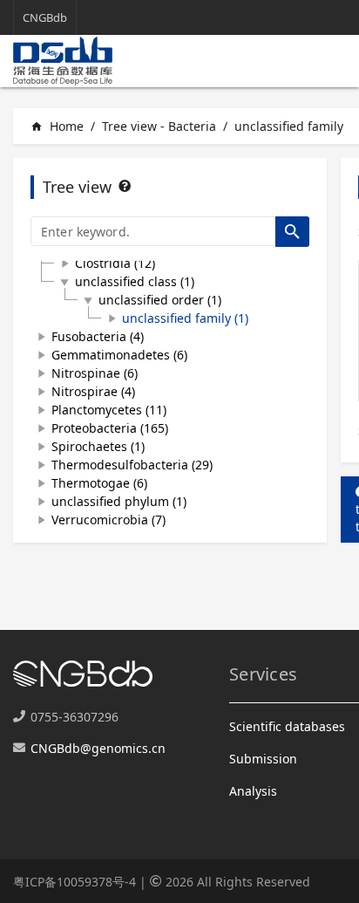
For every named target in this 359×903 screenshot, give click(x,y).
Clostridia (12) (115, 263)
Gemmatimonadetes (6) (119, 354)
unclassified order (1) (159, 299)
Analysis (253, 791)
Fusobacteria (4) (97, 336)
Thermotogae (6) (99, 483)
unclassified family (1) (185, 318)
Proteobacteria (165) (109, 428)
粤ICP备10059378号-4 (74, 881)
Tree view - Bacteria (159, 126)
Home (57, 126)
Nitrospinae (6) (94, 373)
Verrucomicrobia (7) (108, 519)
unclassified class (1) (134, 281)
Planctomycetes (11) (108, 409)
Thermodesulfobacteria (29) (132, 464)
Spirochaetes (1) (98, 446)
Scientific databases (287, 726)
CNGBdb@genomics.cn (98, 748)
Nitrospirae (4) (93, 391)
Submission (263, 758)
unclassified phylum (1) (118, 501)
